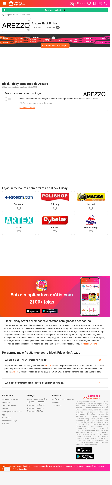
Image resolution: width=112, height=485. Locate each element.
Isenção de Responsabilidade (65, 466)
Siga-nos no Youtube (35, 408)
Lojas (9, 15)
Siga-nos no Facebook (36, 402)
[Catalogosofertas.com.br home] (17, 3)
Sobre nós (6, 418)
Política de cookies (20, 469)
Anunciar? (6, 402)
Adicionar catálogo (9, 421)
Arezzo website (90, 344)
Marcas (5, 408)
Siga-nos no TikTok (35, 411)
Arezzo (15, 15)
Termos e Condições (86, 466)
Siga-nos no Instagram (36, 405)
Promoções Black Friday (26, 38)
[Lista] (100, 3)
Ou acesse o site (27, 107)
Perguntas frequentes (10, 399)
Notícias (5, 424)
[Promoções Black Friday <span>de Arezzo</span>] (53, 38)
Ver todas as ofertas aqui (54, 45)
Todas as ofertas (9, 405)
